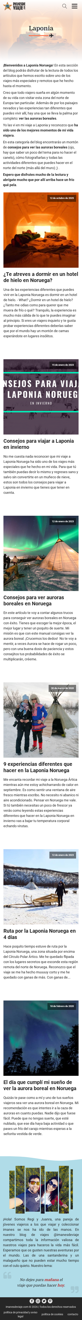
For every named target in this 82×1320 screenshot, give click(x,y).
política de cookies (52, 1314)
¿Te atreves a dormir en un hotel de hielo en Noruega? (40, 277)
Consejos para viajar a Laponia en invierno (38, 444)
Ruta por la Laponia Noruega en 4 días (39, 934)
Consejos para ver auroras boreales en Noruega (33, 600)
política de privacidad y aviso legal (20, 1314)
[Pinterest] (50, 1301)
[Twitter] (44, 1301)
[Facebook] (32, 1301)
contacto (73, 1314)
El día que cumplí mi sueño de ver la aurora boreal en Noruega (39, 1085)
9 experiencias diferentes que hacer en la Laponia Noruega (37, 767)
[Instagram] (38, 1301)
